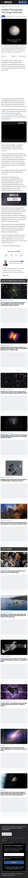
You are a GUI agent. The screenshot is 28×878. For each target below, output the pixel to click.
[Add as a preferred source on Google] (7, 834)
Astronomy (3, 6)
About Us (4, 840)
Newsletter (23, 56)
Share (5, 56)
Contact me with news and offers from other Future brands (13, 858)
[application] (14, 132)
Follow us (15, 56)
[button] (25, 2)
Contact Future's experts (7, 843)
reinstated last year (7, 157)
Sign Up (14, 862)
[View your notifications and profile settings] (22, 2)
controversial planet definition (10, 115)
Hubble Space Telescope (13, 6)
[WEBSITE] (23, 261)
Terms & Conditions (9, 868)
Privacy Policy (15, 867)
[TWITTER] (21, 261)
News (3, 16)
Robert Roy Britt (11, 16)
